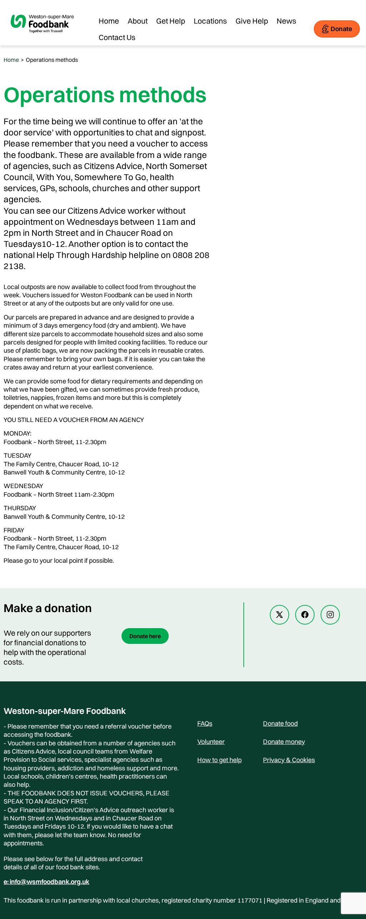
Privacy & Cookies (289, 760)
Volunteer (211, 741)
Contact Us (117, 37)
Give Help (252, 20)
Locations (210, 20)
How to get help (219, 760)
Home (109, 20)
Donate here (145, 636)
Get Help (170, 20)
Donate (341, 29)
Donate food (280, 723)
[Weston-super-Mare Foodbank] (43, 37)
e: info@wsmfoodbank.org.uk (46, 881)
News (286, 20)
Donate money (284, 741)
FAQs (204, 723)
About (138, 20)
